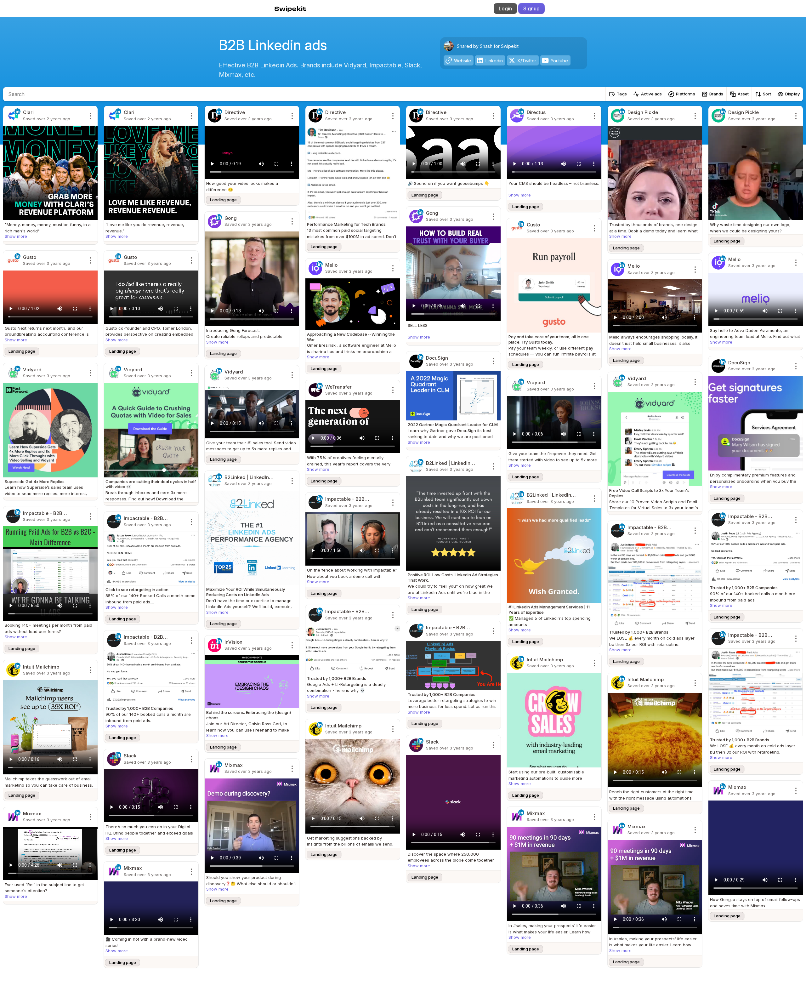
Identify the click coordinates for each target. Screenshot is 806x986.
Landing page (223, 199)
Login (505, 8)
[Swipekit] (285, 8)
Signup (531, 8)
